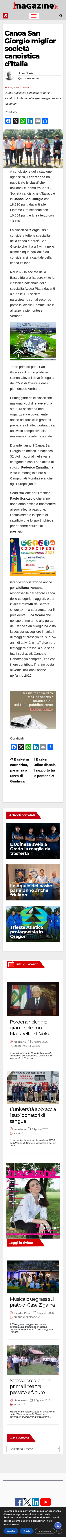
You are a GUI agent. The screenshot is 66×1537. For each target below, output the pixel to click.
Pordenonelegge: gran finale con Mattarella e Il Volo (29, 1028)
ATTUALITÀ (19, 1404)
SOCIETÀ (18, 1133)
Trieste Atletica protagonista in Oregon (26, 932)
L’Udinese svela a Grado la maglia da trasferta (30, 849)
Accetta (11, 1531)
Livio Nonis (26, 73)
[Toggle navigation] (34, 16)
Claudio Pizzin (22, 1313)
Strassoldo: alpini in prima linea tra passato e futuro (30, 1386)
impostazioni (11, 1524)
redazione (20, 1042)
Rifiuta (26, 1531)
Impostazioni (45, 1531)
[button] (60, 15)
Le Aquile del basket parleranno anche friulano (32, 890)
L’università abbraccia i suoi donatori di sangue (33, 1115)
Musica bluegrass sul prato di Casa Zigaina (32, 1302)
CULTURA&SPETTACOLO (27, 1046)
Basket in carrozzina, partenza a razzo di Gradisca (19, 770)
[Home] (5, 15)
